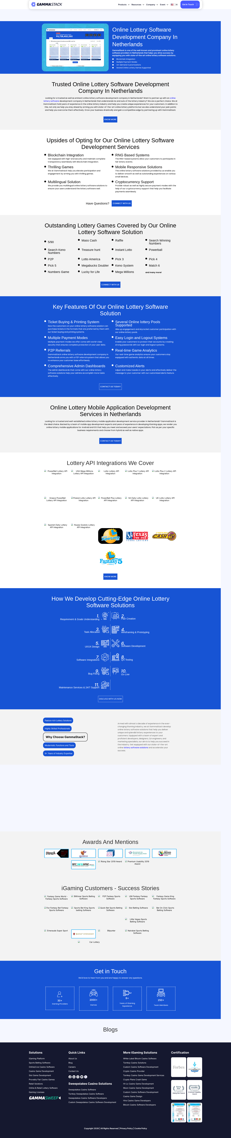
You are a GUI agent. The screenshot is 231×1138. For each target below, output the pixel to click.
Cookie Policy (140, 1128)
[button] (110, 119)
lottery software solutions (136, 747)
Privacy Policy (126, 1128)
